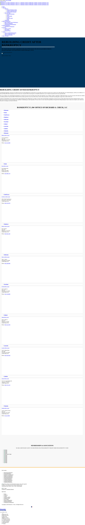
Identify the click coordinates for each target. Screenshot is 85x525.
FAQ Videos (6, 499)
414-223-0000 (7, 415)
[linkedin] (31, 506)
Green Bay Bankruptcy (8, 479)
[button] (3, 510)
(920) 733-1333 (7, 385)
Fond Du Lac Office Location (6, 196)
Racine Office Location (5, 166)
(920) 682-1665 (7, 233)
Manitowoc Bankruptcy (8, 475)
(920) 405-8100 (7, 355)
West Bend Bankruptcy (8, 477)
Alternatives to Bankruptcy (9, 502)
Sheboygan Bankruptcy (8, 476)
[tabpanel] (42, 148)
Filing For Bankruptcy (8, 500)
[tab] (43, 110)
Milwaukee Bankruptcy (8, 472)
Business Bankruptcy (8, 501)
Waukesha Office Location (5, 408)
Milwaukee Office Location (5, 135)
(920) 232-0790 (7, 324)
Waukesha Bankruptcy (8, 482)
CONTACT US (3, 1)
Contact (5, 496)
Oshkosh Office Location (5, 317)
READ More (19, 486)
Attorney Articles (7, 497)
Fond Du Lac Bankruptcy (8, 474)
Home (5, 493)
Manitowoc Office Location (5, 226)
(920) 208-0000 (7, 263)
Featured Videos (7, 498)
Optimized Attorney (10, 489)
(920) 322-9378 (7, 203)
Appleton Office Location (5, 378)
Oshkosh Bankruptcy (8, 478)
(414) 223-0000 (8, 0)
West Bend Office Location (5, 286)
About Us (6, 495)
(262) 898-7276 (7, 173)
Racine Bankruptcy (7, 473)
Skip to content (2, 508)
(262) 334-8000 (7, 294)
